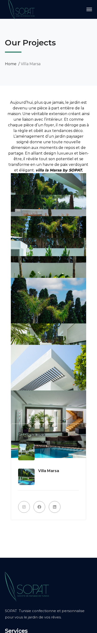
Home (10, 64)
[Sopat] (21, 9)
